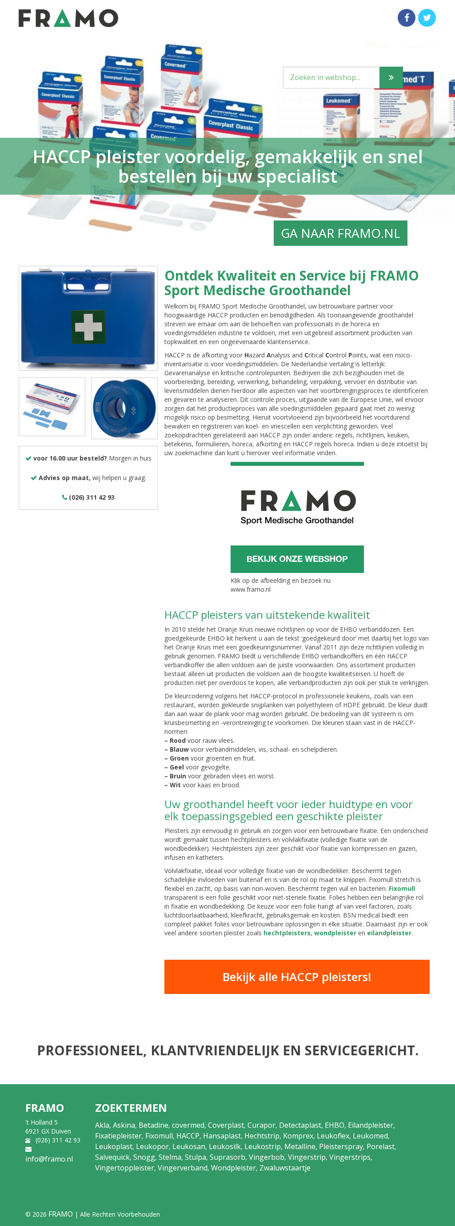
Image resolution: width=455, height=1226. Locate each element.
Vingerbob (266, 1157)
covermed (188, 1125)
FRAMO (61, 1214)
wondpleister (335, 933)
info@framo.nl (49, 1159)
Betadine (153, 1125)
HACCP (188, 1136)
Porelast (381, 1146)
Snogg (144, 1157)
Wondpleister (233, 1168)
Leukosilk (225, 1146)
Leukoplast (113, 1146)
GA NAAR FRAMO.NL (340, 232)
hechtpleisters (287, 933)
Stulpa (195, 1157)
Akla (102, 1125)
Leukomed (370, 1136)
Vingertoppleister (124, 1168)
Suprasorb (227, 1157)
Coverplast (226, 1125)
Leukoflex (333, 1136)
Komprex (298, 1136)
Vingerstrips (350, 1157)
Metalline (299, 1146)
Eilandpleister (370, 1125)
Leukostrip (262, 1146)
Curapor (261, 1125)
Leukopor (152, 1146)
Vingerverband (183, 1168)
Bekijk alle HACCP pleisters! (297, 977)
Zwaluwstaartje (285, 1168)
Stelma (170, 1157)
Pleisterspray (341, 1146)
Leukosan (188, 1146)
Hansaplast (222, 1136)
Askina (124, 1125)
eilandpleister (389, 933)
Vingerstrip (307, 1157)
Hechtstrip (261, 1136)
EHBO (334, 1125)
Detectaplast (300, 1125)
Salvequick (112, 1157)
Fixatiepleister (118, 1136)
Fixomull (402, 888)
